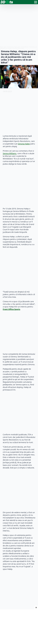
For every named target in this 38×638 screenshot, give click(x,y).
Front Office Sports (11, 309)
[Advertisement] (19, 25)
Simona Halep (24, 143)
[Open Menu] (35, 2)
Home (1, 47)
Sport (5, 47)
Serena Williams (9, 153)
